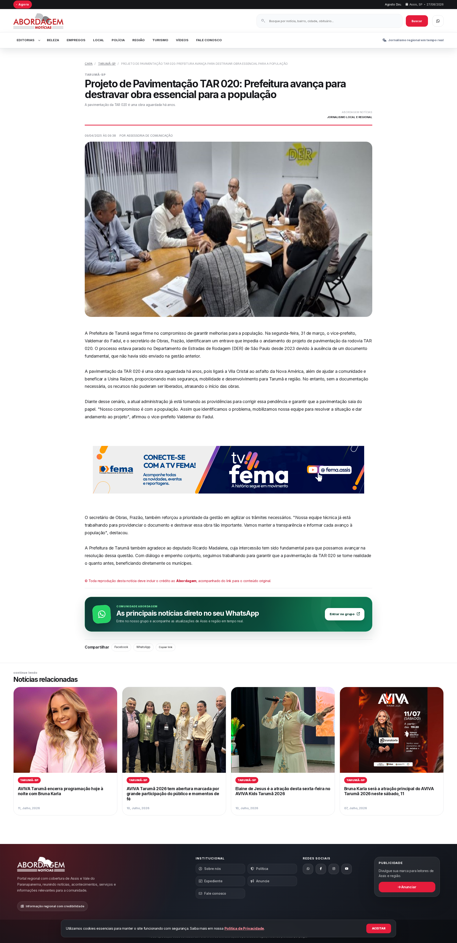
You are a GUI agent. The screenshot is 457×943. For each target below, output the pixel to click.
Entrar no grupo (342, 614)
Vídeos (182, 40)
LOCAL (98, 40)
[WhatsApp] (308, 869)
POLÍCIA (118, 40)
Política (262, 869)
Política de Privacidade (244, 928)
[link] (65, 751)
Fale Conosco (209, 40)
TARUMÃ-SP (107, 63)
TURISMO (160, 40)
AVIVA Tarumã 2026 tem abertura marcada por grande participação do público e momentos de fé (173, 793)
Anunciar (408, 887)
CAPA (89, 63)
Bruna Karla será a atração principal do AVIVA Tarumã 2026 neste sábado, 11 (389, 791)
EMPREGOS (76, 40)
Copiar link (165, 647)
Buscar (417, 21)
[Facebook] (321, 869)
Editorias (26, 40)
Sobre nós (212, 869)
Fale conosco (215, 893)
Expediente (213, 881)
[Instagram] (333, 869)
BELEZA (53, 40)
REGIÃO (138, 40)
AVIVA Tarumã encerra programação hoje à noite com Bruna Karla (60, 791)
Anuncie (262, 881)
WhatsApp (143, 647)
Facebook (121, 647)
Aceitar (379, 928)
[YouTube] (346, 869)
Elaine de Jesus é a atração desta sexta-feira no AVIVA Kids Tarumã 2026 (282, 791)
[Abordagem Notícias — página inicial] (44, 21)
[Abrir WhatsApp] (438, 21)
